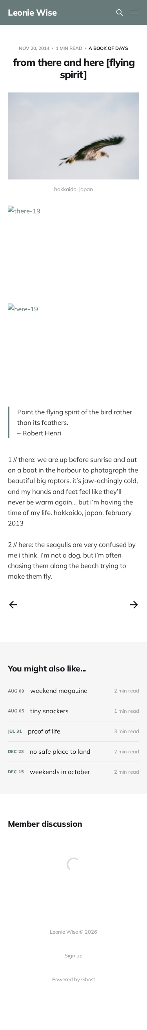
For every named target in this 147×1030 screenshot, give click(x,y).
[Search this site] (119, 12)
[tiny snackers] (73, 711)
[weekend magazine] (73, 691)
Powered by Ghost (73, 979)
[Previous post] (13, 605)
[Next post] (134, 605)
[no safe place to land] (73, 752)
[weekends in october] (73, 772)
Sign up (74, 955)
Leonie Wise (32, 12)
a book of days (108, 48)
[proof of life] (73, 731)
